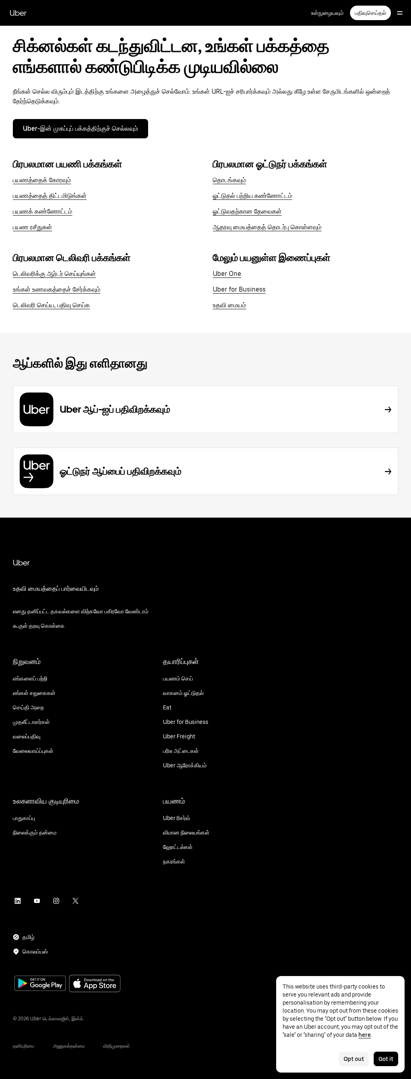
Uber (18, 13)
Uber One (227, 273)
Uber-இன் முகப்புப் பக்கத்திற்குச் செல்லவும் (80, 128)
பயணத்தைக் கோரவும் (42, 180)
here (364, 1035)
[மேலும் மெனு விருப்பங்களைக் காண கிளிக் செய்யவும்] (400, 13)
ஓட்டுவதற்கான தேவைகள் (247, 211)
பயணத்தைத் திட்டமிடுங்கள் (50, 195)
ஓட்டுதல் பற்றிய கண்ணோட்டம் (252, 195)
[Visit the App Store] (94, 984)
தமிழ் (28, 937)
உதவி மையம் (229, 305)
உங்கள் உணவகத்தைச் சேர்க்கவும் (56, 289)
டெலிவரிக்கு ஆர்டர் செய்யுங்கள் (54, 273)
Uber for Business (239, 289)
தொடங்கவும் (229, 180)
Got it (385, 1059)
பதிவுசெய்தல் (370, 13)
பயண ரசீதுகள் (32, 227)
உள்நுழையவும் (327, 13)
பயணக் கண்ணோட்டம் (42, 211)
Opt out (354, 1059)
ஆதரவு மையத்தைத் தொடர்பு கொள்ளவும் (267, 227)
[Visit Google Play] (40, 984)
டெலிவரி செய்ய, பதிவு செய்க (51, 305)
